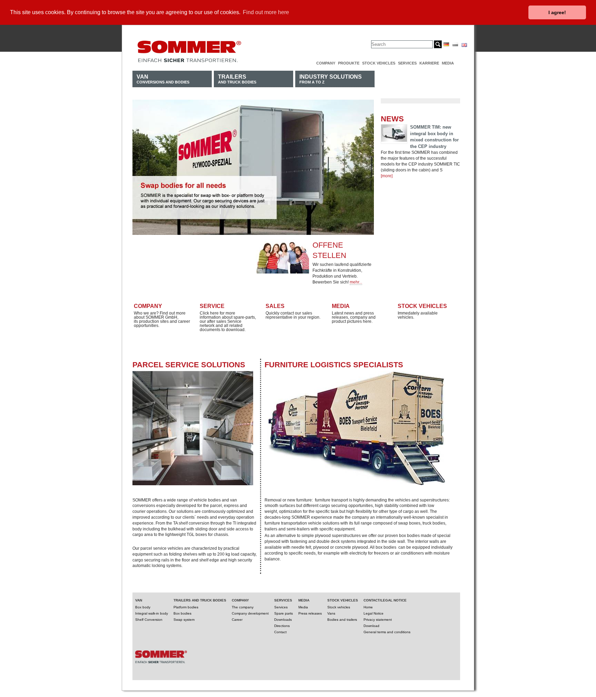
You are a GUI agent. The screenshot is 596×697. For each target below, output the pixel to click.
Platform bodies (185, 607)
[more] (387, 175)
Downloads (283, 619)
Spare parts (283, 613)
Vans (331, 613)
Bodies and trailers (342, 619)
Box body (142, 607)
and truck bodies (237, 78)
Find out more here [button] (266, 12)
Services (407, 63)
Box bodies (182, 613)
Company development (250, 613)
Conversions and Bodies (163, 78)
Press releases (310, 613)
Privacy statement (378, 619)
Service (212, 306)
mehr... (356, 282)
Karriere (429, 63)
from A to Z (330, 78)
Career (237, 619)
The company (243, 607)
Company (325, 63)
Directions (282, 626)
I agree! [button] (557, 12)
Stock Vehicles (422, 306)
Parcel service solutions (188, 364)
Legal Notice (374, 613)
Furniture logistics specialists (334, 364)
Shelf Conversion (148, 619)
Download (371, 626)
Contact (280, 632)
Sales (275, 306)
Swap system (184, 619)
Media (448, 63)
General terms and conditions (387, 632)
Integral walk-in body (151, 613)
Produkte (348, 63)
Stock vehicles (378, 63)
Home (368, 607)
